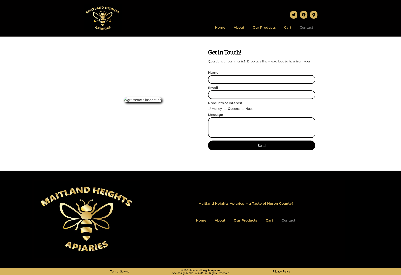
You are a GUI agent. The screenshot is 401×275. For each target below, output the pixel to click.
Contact (306, 27)
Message (215, 115)
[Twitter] (293, 15)
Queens (234, 108)
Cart (287, 27)
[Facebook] (303, 15)
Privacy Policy (281, 271)
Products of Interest (225, 103)
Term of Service (119, 271)
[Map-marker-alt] (313, 15)
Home (220, 27)
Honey (217, 108)
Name (213, 73)
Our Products (264, 27)
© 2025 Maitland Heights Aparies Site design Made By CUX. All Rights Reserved (200, 272)
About (239, 27)
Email (213, 88)
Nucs (249, 108)
